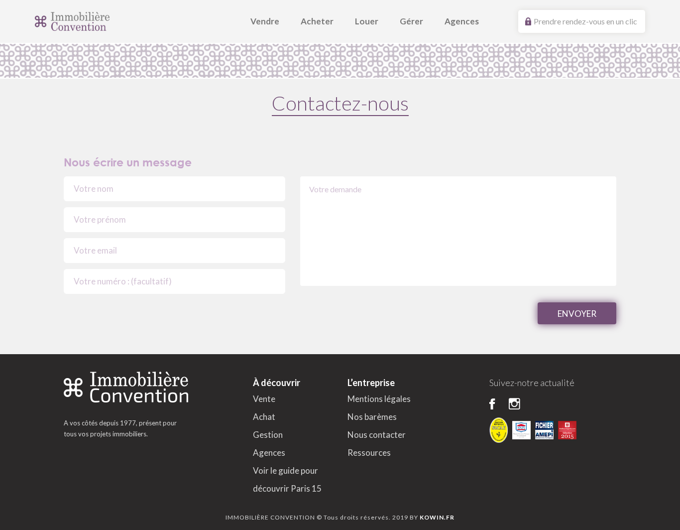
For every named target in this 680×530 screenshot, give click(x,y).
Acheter (317, 21)
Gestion (268, 434)
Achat (264, 416)
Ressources (369, 452)
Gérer (411, 21)
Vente (264, 399)
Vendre (264, 21)
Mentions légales (379, 399)
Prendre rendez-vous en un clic (585, 21)
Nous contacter (376, 434)
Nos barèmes (372, 416)
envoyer (577, 313)
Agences (462, 21)
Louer (366, 21)
